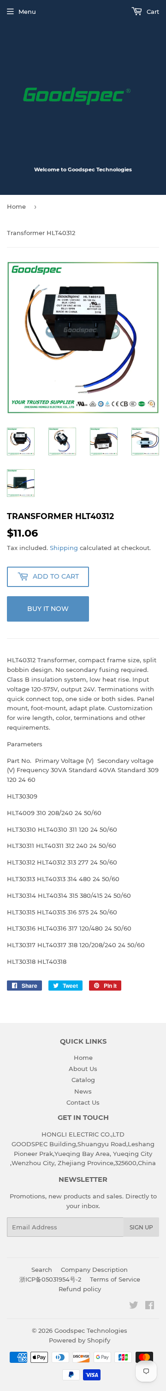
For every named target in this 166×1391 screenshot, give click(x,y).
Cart (152, 11)
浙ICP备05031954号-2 (50, 1279)
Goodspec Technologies (90, 1330)
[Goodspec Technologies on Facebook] (149, 1306)
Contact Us (83, 1102)
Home (16, 206)
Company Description (94, 1269)
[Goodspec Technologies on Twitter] (133, 1306)
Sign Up (141, 1227)
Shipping (64, 547)
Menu (27, 11)
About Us (83, 1068)
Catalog (83, 1079)
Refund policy (80, 1289)
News (83, 1091)
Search (41, 1269)
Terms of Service (115, 1279)
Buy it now (48, 609)
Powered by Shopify (79, 1340)
